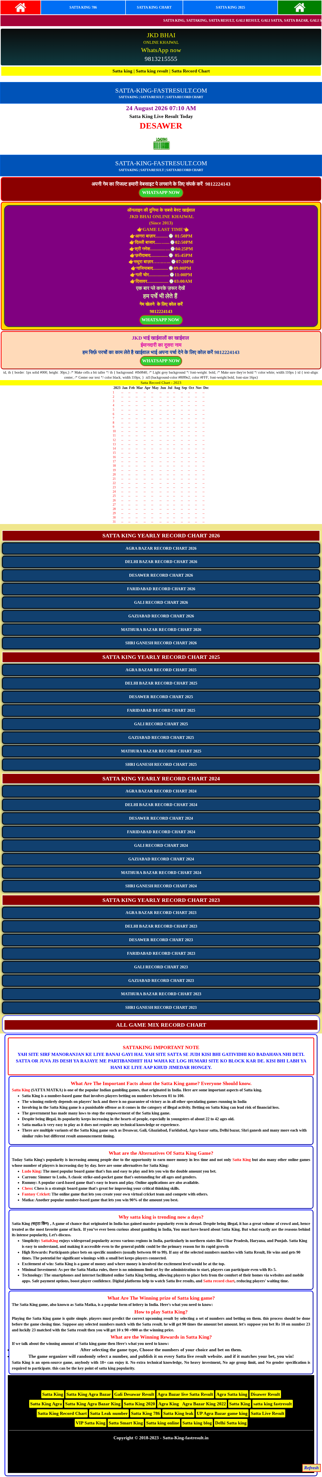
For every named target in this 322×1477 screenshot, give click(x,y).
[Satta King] (20, 7)
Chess (27, 1188)
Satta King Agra (46, 1403)
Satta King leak (178, 1413)
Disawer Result (265, 1394)
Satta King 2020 (139, 1403)
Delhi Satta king (231, 1422)
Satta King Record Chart (62, 1413)
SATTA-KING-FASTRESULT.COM (161, 90)
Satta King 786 (145, 1413)
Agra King (169, 1403)
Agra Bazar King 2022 (204, 1403)
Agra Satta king (231, 1394)
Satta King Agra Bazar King (92, 1403)
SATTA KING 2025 (230, 7)
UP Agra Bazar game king (222, 1413)
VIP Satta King (90, 1422)
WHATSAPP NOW (161, 360)
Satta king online (162, 1422)
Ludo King (31, 1171)
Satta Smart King (126, 1422)
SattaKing (49, 1241)
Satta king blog (197, 1422)
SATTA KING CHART (154, 7)
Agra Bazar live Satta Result (185, 1394)
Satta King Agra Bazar (88, 1394)
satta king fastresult (272, 1403)
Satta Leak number (109, 1413)
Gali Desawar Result (134, 1394)
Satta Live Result (267, 1413)
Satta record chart (218, 1281)
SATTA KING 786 (83, 7)
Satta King (21, 1090)
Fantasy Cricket (35, 1194)
